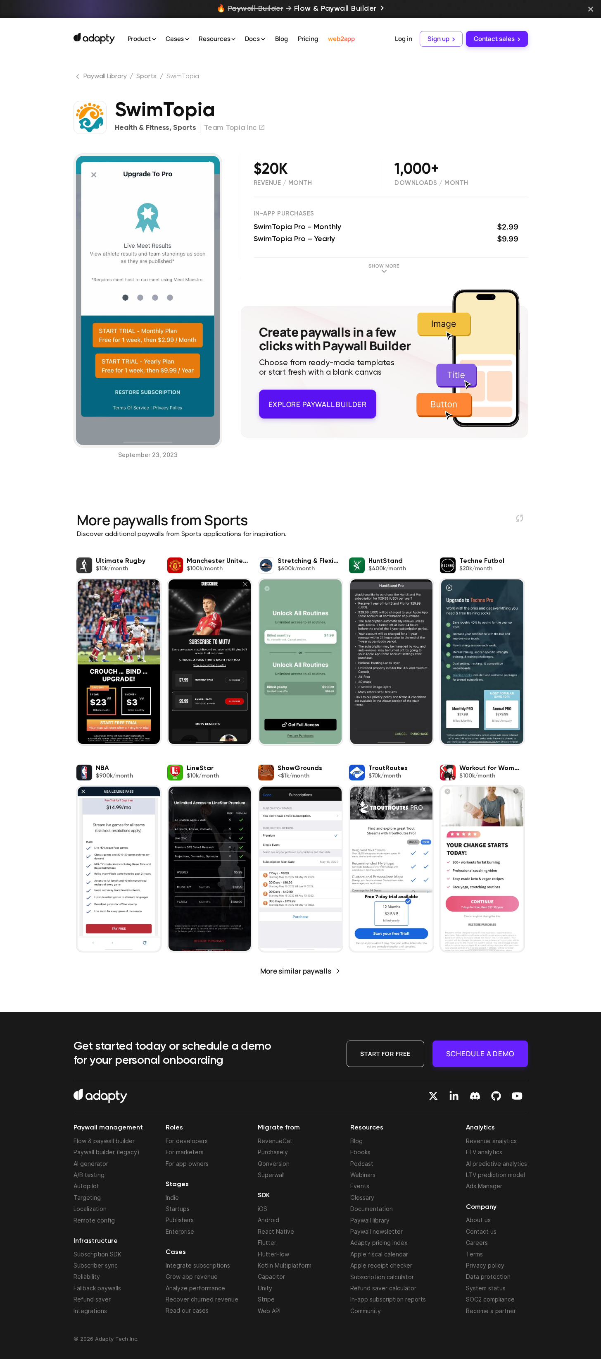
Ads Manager (484, 1185)
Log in (403, 38)
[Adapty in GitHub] (496, 1096)
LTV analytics (484, 1152)
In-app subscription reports (388, 1299)
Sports (146, 76)
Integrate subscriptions (198, 1265)
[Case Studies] (187, 39)
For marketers (185, 1152)
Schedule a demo (480, 1053)
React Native (276, 1231)
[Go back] (78, 78)
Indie (172, 1197)
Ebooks (360, 1152)
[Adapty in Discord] (475, 1096)
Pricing (308, 38)
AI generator (91, 1163)
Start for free (385, 1053)
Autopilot (86, 1185)
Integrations (90, 1310)
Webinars (362, 1174)
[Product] (154, 39)
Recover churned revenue (202, 1299)
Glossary (362, 1197)
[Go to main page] (94, 38)
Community (365, 1310)
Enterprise (180, 1231)
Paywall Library (105, 76)
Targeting (87, 1197)
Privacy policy (485, 1265)
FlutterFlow (273, 1254)
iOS (262, 1208)
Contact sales (494, 38)
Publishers (180, 1219)
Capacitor (271, 1276)
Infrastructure (96, 1241)
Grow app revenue (192, 1276)
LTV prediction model (495, 1174)
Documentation (371, 1208)
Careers (477, 1242)
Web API (269, 1310)
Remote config (94, 1220)
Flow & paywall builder (104, 1140)
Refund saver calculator (383, 1288)
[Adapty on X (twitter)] (433, 1096)
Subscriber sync (96, 1265)
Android (268, 1219)
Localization (90, 1208)
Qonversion (274, 1163)
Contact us (481, 1231)
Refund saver (92, 1299)
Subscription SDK (97, 1254)
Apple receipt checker (381, 1265)
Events (359, 1185)
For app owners (187, 1163)
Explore (317, 400)
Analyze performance (195, 1288)
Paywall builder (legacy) (107, 1152)
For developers (187, 1140)
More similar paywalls (295, 971)
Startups (178, 1208)
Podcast (361, 1163)
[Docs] (263, 39)
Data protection (488, 1276)
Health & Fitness (142, 128)
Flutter (267, 1242)
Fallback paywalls (97, 1288)
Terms (474, 1254)
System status (486, 1288)
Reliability (87, 1276)
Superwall (271, 1174)
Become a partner (491, 1310)
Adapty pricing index (379, 1242)
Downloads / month (431, 183)
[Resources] (233, 39)
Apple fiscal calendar (379, 1254)
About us (478, 1219)
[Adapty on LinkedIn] (454, 1096)
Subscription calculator (382, 1276)
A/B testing (89, 1174)
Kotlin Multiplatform (284, 1265)
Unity (265, 1288)
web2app (341, 38)
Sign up (438, 38)
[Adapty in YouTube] (517, 1096)
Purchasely (273, 1152)
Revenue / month (283, 183)
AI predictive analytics (496, 1163)
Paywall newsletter (376, 1231)
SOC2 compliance (490, 1299)
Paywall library (370, 1220)
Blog (281, 38)
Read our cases (187, 1310)
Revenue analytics (491, 1140)
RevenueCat (275, 1140)
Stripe (266, 1299)
